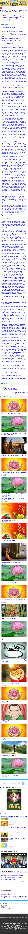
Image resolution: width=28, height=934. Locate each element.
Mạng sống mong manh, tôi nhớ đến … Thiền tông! (13, 455)
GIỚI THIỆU (9, 917)
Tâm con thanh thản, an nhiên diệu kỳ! (10, 775)
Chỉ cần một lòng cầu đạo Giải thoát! (10, 683)
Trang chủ (3, 10)
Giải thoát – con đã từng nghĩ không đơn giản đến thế (19, 392)
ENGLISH (22, 918)
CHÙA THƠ (15, 917)
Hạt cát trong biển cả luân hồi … (9, 520)
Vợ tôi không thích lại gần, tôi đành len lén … (12, 701)
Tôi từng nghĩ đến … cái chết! (8, 755)
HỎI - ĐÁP (12, 918)
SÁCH (20, 917)
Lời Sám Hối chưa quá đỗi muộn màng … (11, 562)
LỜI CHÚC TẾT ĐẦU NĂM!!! (8, 540)
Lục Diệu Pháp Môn (5, 878)
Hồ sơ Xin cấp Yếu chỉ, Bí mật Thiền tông (17, 827)
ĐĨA (23, 917)
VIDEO (26, 917)
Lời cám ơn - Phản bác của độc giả (14, 10)
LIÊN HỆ (17, 918)
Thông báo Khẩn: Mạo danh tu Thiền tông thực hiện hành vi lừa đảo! (10, 389)
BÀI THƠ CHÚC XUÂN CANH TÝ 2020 (11, 413)
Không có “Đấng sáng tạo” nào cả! (9, 738)
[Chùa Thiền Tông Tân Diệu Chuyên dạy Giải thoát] (14, 3)
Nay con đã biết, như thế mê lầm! (9, 582)
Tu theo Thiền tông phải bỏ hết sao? (9, 880)
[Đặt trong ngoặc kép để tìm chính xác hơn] (23, 783)
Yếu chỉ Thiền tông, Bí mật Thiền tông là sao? (11, 882)
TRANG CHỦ (3, 917)
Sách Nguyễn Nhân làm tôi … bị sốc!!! (10, 720)
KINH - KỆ (7, 918)
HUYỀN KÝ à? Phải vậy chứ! (8, 618)
